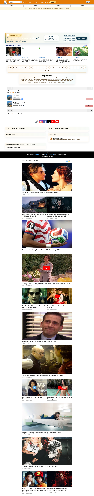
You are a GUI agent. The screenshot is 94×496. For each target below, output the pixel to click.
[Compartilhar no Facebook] (45, 121)
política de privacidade (49, 154)
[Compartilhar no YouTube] (57, 121)
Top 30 (82, 5)
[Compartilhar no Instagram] (41, 121)
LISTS (30, 2)
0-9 (10, 67)
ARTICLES (37, 2)
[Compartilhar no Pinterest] (53, 121)
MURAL (25, 2)
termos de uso (36, 154)
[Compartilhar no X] (49, 121)
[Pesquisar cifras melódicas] (21, 2)
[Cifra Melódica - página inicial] (6, 2)
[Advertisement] (47, 22)
